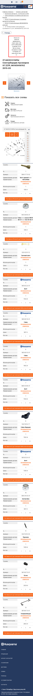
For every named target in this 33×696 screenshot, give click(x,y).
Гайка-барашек (26, 427)
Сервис (3, 671)
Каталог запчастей (22, 12)
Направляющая (26, 614)
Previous (4, 83)
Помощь (3, 676)
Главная (3, 649)
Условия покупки (6, 680)
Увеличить (16, 91)
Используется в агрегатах (26, 183)
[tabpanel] (16, 83)
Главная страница (8, 12)
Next (28, 83)
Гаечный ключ (25, 256)
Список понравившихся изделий (21, 2)
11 (27, 158)
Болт (25, 289)
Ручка (26, 575)
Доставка (12, 2)
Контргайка (25, 499)
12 (27, 161)
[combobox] (16, 129)
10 (27, 156)
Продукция (4, 654)
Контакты (16, 2)
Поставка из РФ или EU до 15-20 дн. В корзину (18, 199)
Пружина (26, 537)
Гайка (26, 322)
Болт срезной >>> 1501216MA (25, 179)
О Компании (4, 663)
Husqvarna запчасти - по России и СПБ (17, 14)
